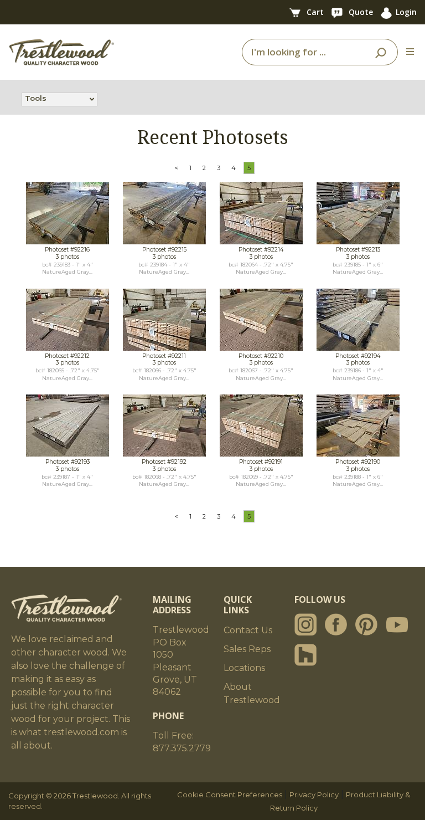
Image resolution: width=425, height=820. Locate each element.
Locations (244, 668)
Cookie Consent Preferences (229, 794)
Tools (35, 98)
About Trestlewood (252, 693)
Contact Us (248, 630)
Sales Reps (247, 649)
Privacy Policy (314, 794)
